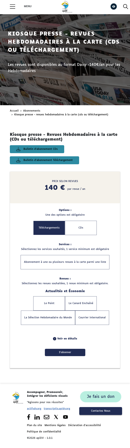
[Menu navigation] (12, 6)
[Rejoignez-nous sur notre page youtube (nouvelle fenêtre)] (65, 417)
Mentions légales (55, 425)
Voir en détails (66, 339)
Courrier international (92, 317)
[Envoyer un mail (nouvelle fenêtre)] (46, 417)
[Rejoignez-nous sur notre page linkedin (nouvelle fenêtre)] (37, 417)
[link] (100, 396)
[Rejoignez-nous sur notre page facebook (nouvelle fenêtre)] (28, 417)
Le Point (49, 303)
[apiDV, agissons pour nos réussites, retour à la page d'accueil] (17, 414)
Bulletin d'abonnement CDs (40, 149)
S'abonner (65, 352)
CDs (80, 228)
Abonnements (31, 111)
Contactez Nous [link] (100, 411)
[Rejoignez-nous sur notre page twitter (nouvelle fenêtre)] (56, 417)
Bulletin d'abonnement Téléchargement (48, 160)
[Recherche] (125, 6)
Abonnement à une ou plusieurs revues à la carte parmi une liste (65, 262)
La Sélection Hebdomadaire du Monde (48, 317)
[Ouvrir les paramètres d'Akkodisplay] (113, 6)
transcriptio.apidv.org (57, 409)
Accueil (14, 111)
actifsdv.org (34, 409)
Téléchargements (49, 228)
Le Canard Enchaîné (81, 303)
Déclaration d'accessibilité (84, 425)
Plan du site (34, 425)
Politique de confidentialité (44, 432)
